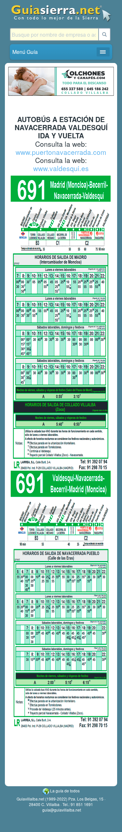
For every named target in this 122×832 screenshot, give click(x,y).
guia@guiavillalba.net (61, 810)
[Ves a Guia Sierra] (61, 13)
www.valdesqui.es (61, 168)
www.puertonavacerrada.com (61, 152)
